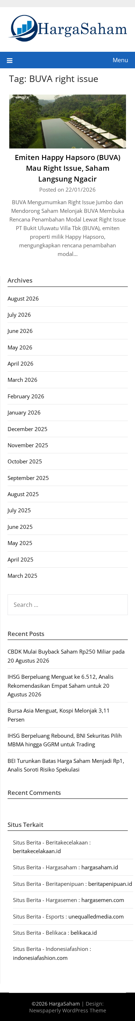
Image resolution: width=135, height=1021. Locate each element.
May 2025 (20, 542)
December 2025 (28, 428)
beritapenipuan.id (110, 883)
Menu (120, 60)
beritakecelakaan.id (37, 851)
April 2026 (20, 363)
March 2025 (22, 575)
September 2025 (28, 477)
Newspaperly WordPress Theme (67, 1010)
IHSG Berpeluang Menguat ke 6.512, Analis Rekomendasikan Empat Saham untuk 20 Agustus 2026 (60, 685)
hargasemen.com (102, 899)
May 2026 (20, 347)
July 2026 (19, 314)
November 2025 (28, 445)
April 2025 (20, 559)
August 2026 (23, 298)
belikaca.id (84, 932)
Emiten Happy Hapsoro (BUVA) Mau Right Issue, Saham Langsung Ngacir (67, 168)
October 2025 (25, 461)
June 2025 (20, 526)
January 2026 (24, 412)
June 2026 (20, 330)
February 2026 (26, 396)
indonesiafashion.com (40, 957)
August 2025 (23, 494)
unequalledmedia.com (96, 916)
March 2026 (22, 379)
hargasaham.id (99, 867)
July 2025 (19, 510)
